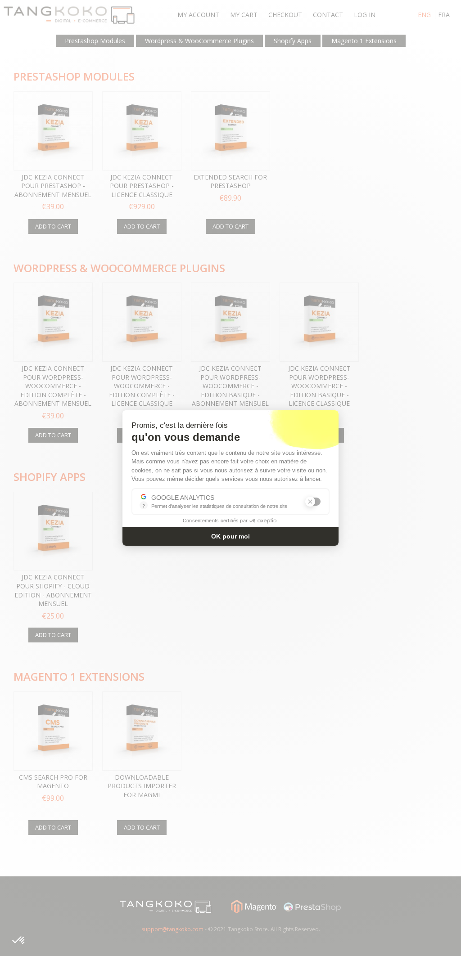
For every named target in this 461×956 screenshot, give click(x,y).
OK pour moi (230, 536)
